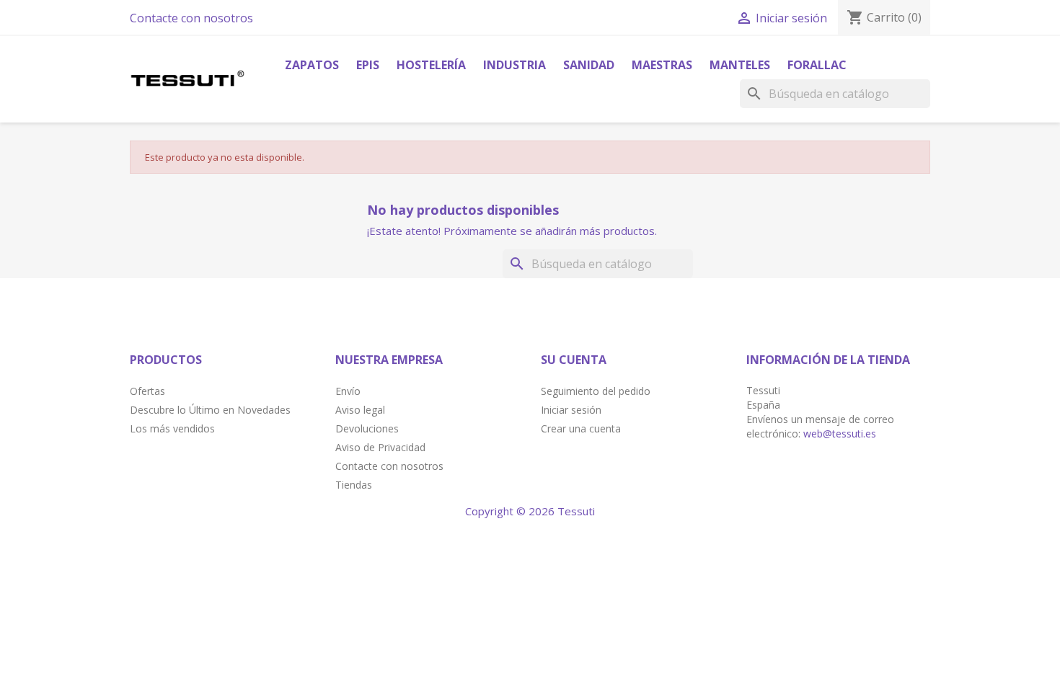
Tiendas (353, 485)
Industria (514, 65)
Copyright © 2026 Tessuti (530, 511)
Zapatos (312, 65)
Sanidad (588, 65)
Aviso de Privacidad (380, 447)
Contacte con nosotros (191, 18)
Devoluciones (367, 428)
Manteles (740, 65)
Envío (348, 391)
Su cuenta (573, 360)
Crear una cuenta (581, 428)
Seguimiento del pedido (595, 391)
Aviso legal (360, 410)
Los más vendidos (172, 428)
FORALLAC (817, 65)
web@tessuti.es (839, 433)
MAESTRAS (662, 65)
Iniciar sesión (571, 410)
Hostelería (431, 65)
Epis (367, 65)
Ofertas (147, 391)
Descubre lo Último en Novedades (210, 410)
